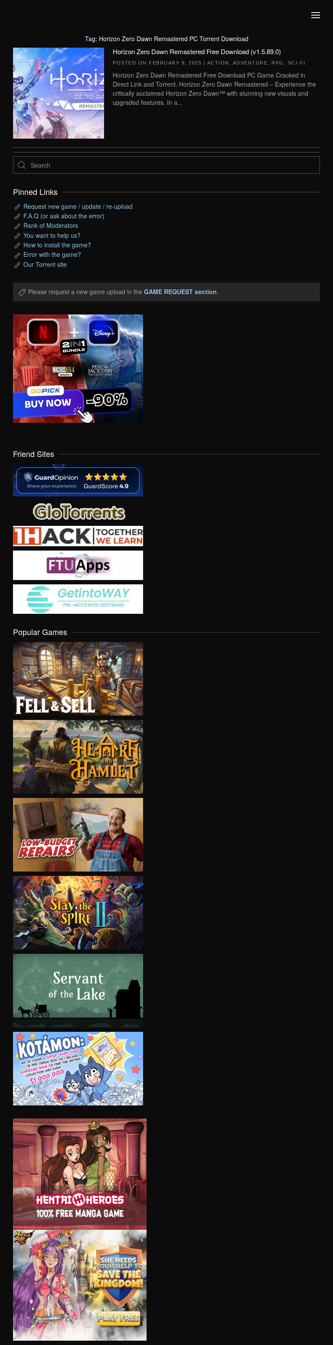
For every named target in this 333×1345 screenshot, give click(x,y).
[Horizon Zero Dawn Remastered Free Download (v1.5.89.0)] (58, 92)
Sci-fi (297, 62)
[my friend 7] (78, 598)
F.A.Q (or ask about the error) (63, 215)
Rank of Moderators (50, 225)
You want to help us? (52, 235)
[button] (315, 15)
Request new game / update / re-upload (78, 206)
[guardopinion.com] (78, 479)
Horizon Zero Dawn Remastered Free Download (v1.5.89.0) (197, 51)
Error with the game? (52, 254)
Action (218, 62)
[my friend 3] (78, 535)
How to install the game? (57, 244)
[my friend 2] (78, 510)
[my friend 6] (78, 564)
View (78, 677)
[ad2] (73, 1174)
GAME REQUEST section (180, 291)
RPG (277, 62)
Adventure (250, 62)
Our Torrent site (45, 264)
